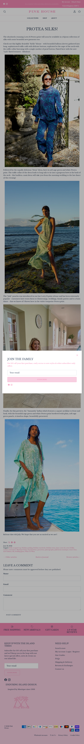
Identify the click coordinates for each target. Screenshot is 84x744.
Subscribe (42, 379)
